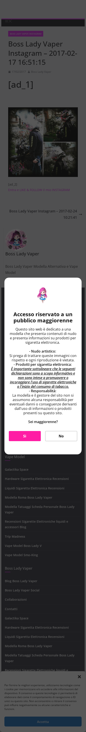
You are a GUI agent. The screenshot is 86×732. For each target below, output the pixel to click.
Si (24, 436)
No (61, 436)
